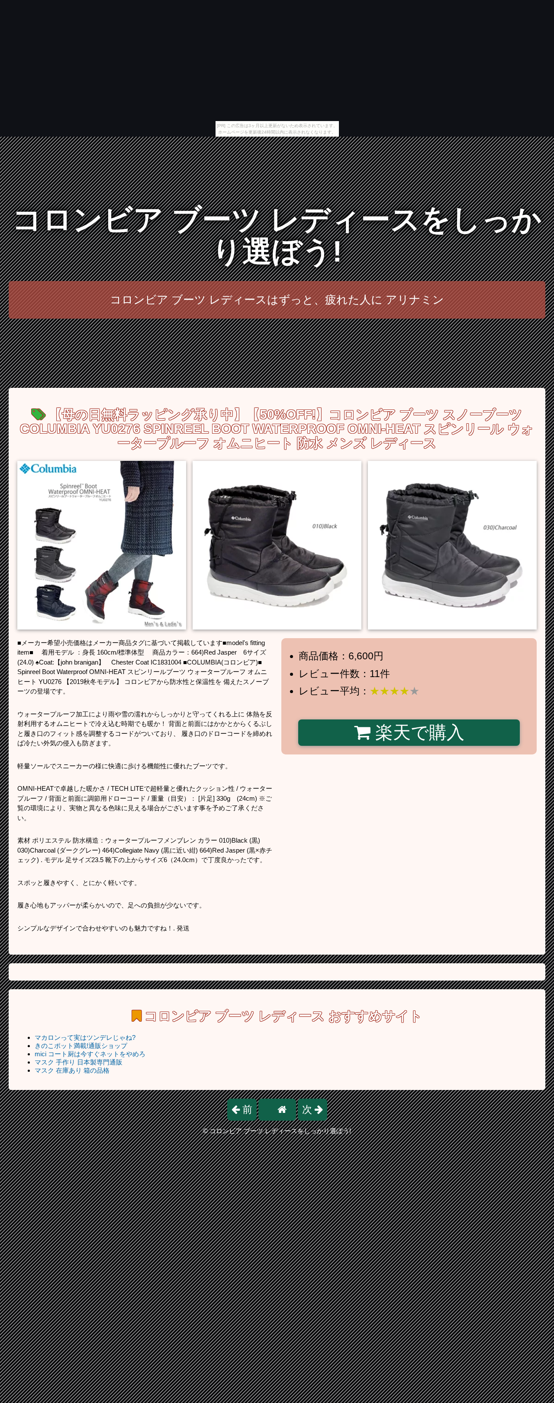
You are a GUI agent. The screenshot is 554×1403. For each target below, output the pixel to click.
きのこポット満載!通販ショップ (81, 1045)
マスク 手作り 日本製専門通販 (78, 1062)
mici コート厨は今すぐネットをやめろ (90, 1054)
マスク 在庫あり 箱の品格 (72, 1070)
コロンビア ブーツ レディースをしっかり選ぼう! (277, 235)
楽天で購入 (417, 732)
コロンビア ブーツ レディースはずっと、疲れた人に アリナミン (277, 299)
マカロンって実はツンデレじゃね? (85, 1037)
